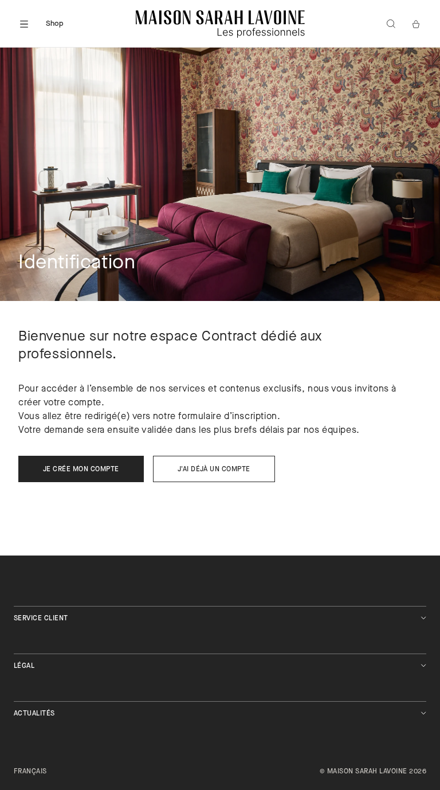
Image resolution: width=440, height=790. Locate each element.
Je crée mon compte (81, 469)
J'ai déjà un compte (214, 469)
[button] (24, 24)
